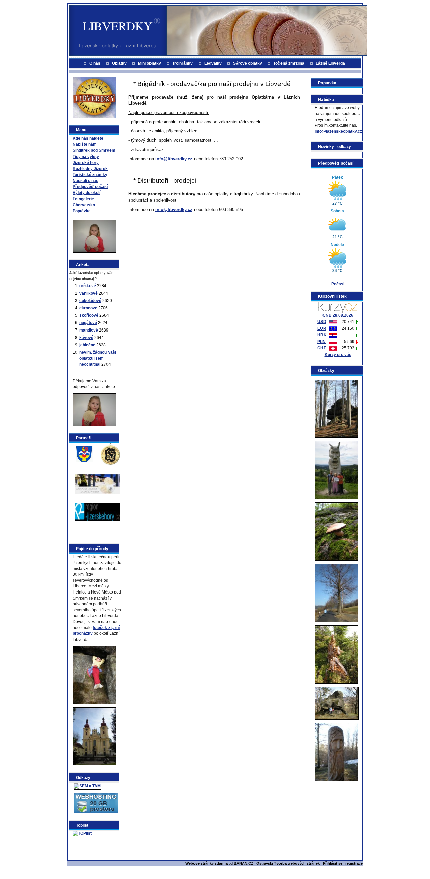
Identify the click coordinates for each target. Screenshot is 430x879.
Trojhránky (182, 63)
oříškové (87, 285)
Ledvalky (213, 63)
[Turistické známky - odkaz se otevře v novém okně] (110, 453)
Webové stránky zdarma (206, 863)
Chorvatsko (84, 205)
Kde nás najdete (88, 138)
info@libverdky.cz (173, 158)
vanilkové (88, 293)
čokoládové (90, 300)
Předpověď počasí (90, 186)
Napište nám (85, 144)
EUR (321, 328)
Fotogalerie (83, 198)
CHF (321, 348)
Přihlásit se (332, 863)
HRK (322, 335)
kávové (86, 337)
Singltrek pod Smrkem (94, 150)
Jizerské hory (86, 162)
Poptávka (82, 211)
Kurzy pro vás (338, 354)
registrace (354, 863)
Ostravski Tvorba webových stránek (288, 863)
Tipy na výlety (86, 156)
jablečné (87, 345)
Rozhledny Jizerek (90, 168)
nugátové (88, 322)
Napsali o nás (85, 180)
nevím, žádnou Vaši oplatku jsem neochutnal (97, 358)
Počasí (337, 284)
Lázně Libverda (330, 63)
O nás (94, 63)
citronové (88, 308)
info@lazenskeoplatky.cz (338, 131)
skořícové (88, 315)
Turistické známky (90, 174)
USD (321, 321)
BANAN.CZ (243, 863)
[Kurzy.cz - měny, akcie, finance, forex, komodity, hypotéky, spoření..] (337, 307)
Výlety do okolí (86, 192)
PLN (321, 341)
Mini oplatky (149, 63)
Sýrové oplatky (247, 63)
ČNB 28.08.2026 (337, 315)
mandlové (88, 330)
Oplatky (119, 63)
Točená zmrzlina (288, 63)
